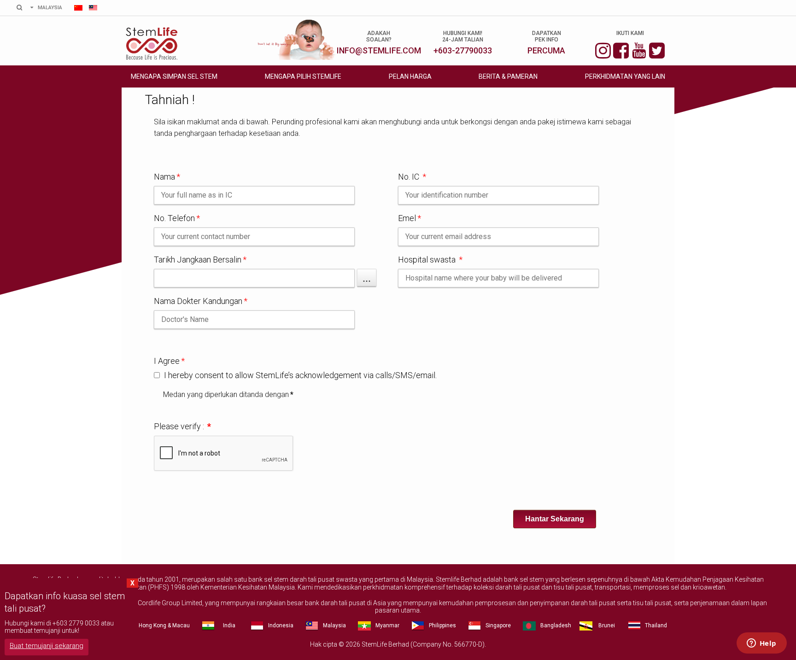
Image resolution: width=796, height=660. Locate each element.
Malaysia (334, 625)
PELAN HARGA (410, 76)
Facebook (621, 49)
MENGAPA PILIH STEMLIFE (303, 76)
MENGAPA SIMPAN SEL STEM (174, 76)
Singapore (498, 625)
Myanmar (387, 625)
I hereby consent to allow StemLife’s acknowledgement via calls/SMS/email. (299, 375)
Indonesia (280, 625)
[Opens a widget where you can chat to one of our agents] (761, 643)
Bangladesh (555, 625)
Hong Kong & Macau (164, 625)
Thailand (656, 625)
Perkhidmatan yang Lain (625, 76)
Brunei (606, 625)
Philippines (442, 625)
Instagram (603, 49)
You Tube (639, 49)
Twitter (657, 49)
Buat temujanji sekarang (46, 646)
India (229, 625)
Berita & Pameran (508, 76)
